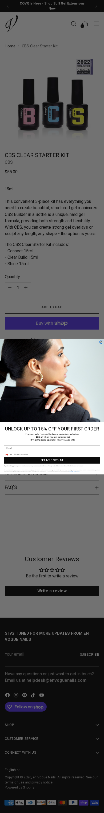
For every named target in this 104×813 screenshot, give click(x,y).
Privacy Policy (72, 471)
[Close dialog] (101, 341)
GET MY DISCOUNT (52, 460)
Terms (78, 471)
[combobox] (8, 454)
